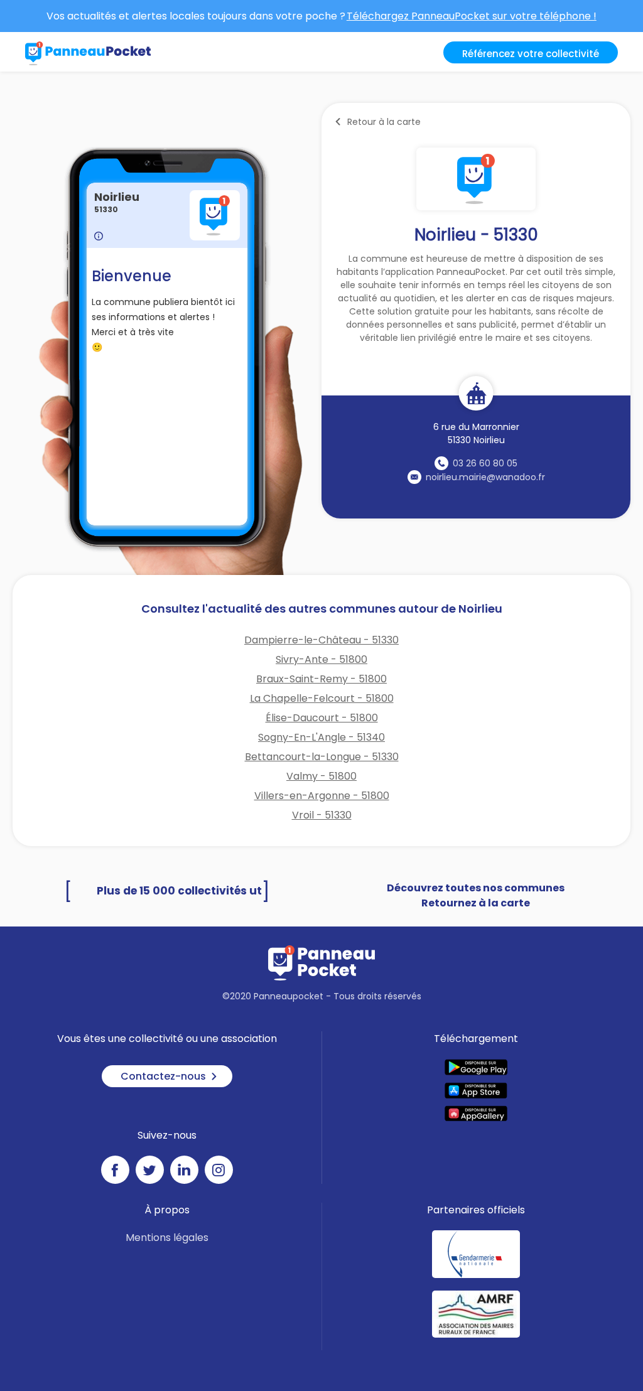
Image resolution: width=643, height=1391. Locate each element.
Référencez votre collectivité (530, 53)
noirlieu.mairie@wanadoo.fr (485, 477)
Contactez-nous (163, 1076)
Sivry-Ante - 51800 (321, 659)
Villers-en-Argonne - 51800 (321, 795)
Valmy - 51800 (321, 776)
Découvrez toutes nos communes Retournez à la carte (476, 895)
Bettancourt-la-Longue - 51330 (322, 756)
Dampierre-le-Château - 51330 (321, 640)
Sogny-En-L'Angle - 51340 (321, 737)
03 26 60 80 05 (485, 463)
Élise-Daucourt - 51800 (322, 718)
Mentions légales (167, 1237)
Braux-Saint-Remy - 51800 (321, 679)
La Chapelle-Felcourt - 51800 (322, 698)
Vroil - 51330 (322, 815)
